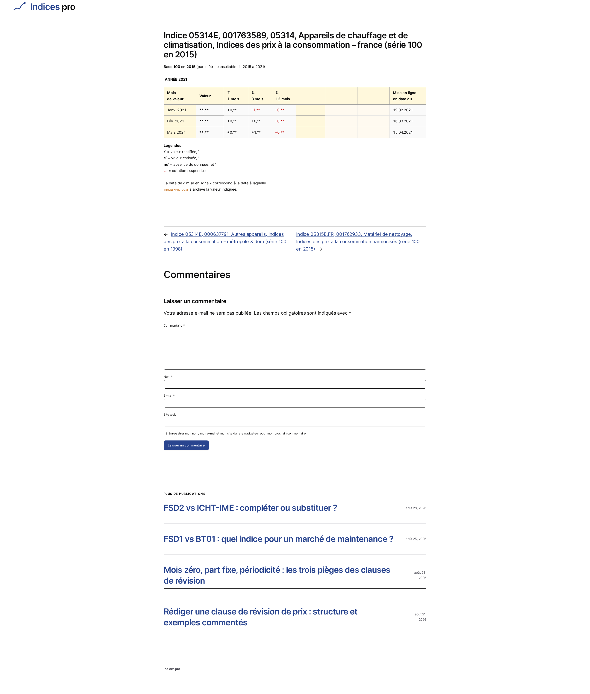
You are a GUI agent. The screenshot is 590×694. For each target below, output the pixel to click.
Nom (168, 376)
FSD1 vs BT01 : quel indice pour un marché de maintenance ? (278, 539)
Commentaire (174, 325)
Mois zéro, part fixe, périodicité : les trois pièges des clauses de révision (277, 575)
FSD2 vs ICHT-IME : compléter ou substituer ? (250, 508)
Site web (170, 414)
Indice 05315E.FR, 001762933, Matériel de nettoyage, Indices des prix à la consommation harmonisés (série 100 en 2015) (358, 241)
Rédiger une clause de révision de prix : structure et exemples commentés (260, 616)
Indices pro (172, 669)
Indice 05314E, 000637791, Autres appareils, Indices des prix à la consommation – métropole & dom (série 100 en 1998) (225, 241)
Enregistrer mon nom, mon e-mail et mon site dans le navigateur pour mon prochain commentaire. (237, 433)
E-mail (169, 395)
